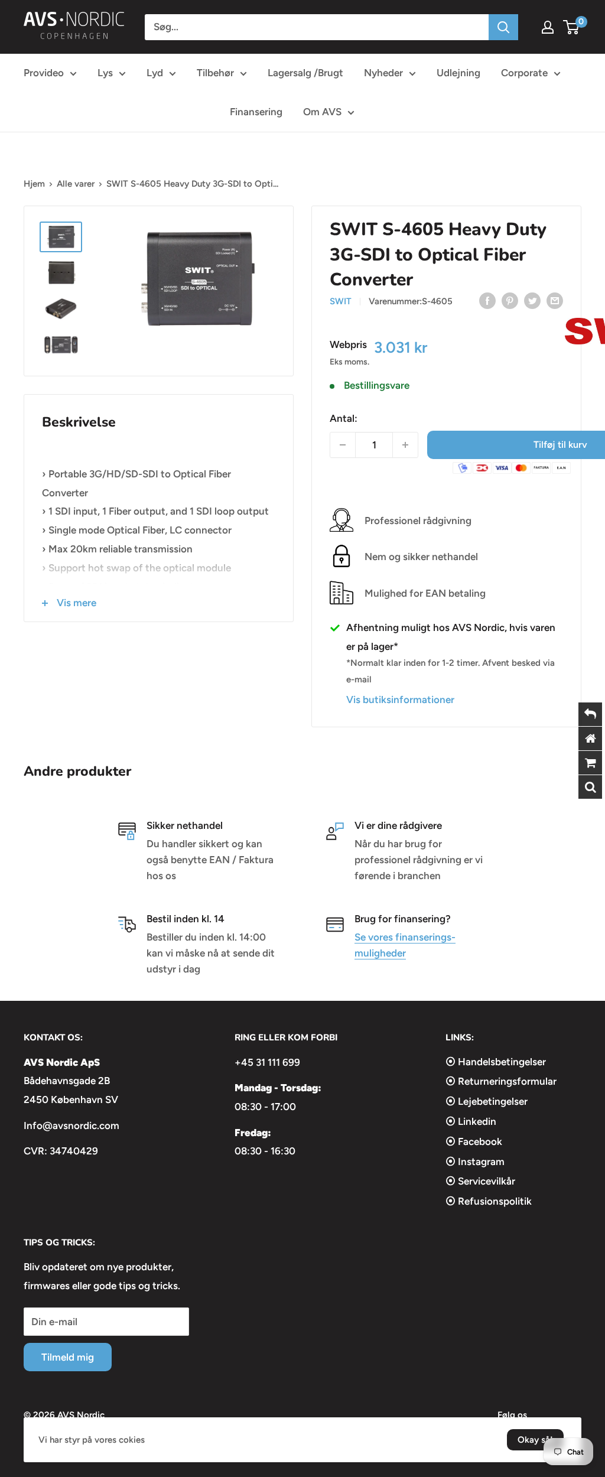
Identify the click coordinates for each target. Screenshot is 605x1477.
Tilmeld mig (67, 1357)
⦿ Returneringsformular (501, 1081)
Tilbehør (215, 73)
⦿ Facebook (473, 1141)
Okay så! (535, 1439)
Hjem (34, 183)
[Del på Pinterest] (510, 300)
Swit (341, 301)
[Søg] (503, 27)
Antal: (343, 418)
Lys (105, 73)
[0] (571, 27)
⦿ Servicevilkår (480, 1181)
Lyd (155, 73)
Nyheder (383, 73)
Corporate (524, 73)
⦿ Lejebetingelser (486, 1101)
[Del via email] (555, 300)
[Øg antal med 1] (405, 444)
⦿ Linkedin (470, 1121)
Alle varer (76, 183)
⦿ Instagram (475, 1161)
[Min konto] (548, 27)
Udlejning (458, 73)
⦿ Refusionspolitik (488, 1201)
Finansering (256, 112)
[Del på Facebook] (487, 300)
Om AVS (322, 112)
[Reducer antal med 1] (342, 444)
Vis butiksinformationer (400, 699)
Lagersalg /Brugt (305, 73)
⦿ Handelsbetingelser (495, 1062)
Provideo (44, 73)
